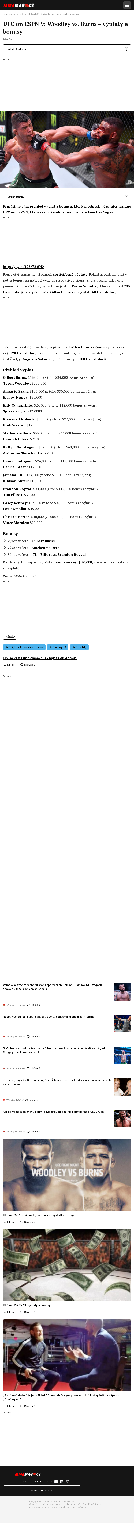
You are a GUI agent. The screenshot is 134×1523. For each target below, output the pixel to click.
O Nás (49, 1481)
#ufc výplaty (79, 647)
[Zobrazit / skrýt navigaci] (127, 5)
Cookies (35, 1490)
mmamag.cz (9, 14)
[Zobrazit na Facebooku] (56, 1481)
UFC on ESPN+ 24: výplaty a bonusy (26, 1305)
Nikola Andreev (16, 49)
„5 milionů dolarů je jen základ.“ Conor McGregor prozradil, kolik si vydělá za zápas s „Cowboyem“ (61, 1397)
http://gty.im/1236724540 (23, 266)
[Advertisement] (67, 82)
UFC (22, 14)
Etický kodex (47, 1490)
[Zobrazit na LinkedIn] (61, 1481)
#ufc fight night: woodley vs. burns (24, 647)
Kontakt (38, 1481)
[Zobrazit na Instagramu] (67, 1481)
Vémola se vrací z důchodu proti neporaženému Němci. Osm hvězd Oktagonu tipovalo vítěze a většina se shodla (52, 987)
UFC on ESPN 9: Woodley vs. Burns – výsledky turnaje (39, 1215)
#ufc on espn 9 (57, 647)
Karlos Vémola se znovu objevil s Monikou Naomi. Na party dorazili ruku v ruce (53, 1111)
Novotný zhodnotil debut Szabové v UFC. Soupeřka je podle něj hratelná (48, 1016)
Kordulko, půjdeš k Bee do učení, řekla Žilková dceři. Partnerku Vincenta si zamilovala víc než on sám (57, 1082)
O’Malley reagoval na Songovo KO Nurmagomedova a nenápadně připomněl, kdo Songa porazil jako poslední (54, 1050)
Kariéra (24, 1481)
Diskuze (29, 664)
